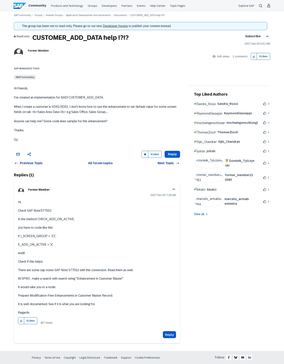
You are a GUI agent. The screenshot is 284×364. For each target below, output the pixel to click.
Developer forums (115, 26)
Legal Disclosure (89, 357)
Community (37, 5)
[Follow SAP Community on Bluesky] (235, 357)
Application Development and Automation (88, 15)
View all (199, 214)
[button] (254, 56)
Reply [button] (172, 154)
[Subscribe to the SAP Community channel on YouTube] (242, 357)
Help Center (157, 5)
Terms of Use (52, 357)
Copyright (70, 357)
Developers (109, 5)
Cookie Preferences (147, 357)
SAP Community (22, 15)
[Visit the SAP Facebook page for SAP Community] (228, 357)
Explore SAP (246, 5)
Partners (127, 5)
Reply (169, 334)
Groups (92, 5)
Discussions (120, 15)
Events (141, 5)
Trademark (110, 357)
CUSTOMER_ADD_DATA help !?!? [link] (147, 15)
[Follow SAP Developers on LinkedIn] (249, 357)
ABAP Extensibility (25, 77)
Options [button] (266, 36)
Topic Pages (177, 5)
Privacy (36, 357)
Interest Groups (54, 15)
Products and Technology (67, 5)
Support (126, 357)
